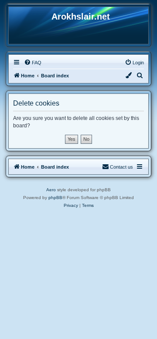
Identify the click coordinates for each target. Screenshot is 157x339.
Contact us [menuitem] (121, 167)
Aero (51, 189)
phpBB (55, 197)
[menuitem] (32, 62)
